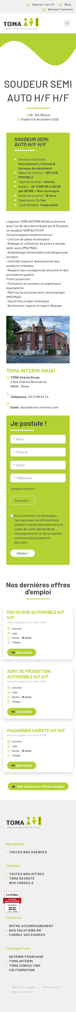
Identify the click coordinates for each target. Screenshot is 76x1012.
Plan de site (51, 987)
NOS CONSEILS (21, 883)
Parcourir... (22, 500)
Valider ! (23, 553)
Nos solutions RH (25, 930)
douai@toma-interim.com (39, 407)
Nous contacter (23, 991)
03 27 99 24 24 (38, 397)
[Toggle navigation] (67, 23)
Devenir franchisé (60, 9)
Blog (67, 4)
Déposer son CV (43, 4)
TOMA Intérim (21, 961)
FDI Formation (22, 970)
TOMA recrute (22, 878)
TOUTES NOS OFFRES (26, 874)
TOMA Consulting (25, 965)
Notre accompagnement (31, 926)
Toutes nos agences (28, 852)
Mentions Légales (24, 987)
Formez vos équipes (27, 935)
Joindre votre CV (22, 489)
